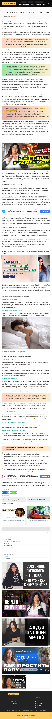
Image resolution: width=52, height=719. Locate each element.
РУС (44, 4)
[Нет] (50, 715)
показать (13, 16)
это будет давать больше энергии (37, 305)
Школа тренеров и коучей (10, 550)
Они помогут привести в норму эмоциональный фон (32, 418)
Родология (6, 543)
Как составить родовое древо (37, 499)
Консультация (39, 2)
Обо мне (23, 2)
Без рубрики (7, 558)
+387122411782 (14, 703)
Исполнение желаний (9, 554)
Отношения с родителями (10, 532)
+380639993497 (14, 701)
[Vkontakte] (3, 492)
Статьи (32, 4)
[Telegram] (11, 492)
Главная (38, 694)
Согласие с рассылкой (40, 710)
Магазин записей (24, 4)
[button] (1, 514)
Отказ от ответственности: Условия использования (19, 710)
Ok (26, 717)
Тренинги (30, 2)
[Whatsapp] (13, 492)
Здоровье (6, 556)
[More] (16, 492)
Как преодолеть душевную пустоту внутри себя (15, 499)
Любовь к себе (7, 552)
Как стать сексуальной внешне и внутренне (13, 520)
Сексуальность (6, 495)
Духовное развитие (8, 535)
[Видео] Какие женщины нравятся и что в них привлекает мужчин (38, 521)
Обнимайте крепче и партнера (10, 425)
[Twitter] (8, 492)
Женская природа (8, 545)
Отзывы (38, 4)
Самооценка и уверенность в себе (12, 541)
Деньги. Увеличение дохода (10, 547)
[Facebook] (5, 492)
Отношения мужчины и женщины (12, 537)
